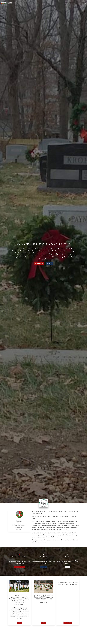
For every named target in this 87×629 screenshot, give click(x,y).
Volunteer (49, 263)
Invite (68, 566)
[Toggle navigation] (85, 3)
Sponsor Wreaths (39, 263)
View (19, 622)
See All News (67, 622)
